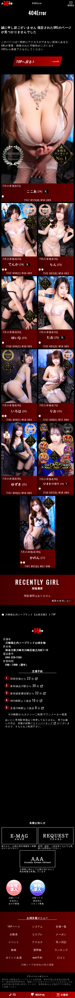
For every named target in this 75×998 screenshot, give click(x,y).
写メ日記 (61, 942)
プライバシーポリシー (37, 976)
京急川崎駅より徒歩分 (25, 707)
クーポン (61, 934)
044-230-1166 (13, 657)
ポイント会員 (14, 957)
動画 (14, 950)
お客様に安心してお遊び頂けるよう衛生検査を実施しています (37, 870)
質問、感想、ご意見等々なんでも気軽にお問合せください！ (55, 847)
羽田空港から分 (22, 678)
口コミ (61, 957)
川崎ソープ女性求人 (14, 900)
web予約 (37, 957)
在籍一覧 (61, 926)
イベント (13, 942)
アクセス (37, 942)
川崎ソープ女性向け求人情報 (37, 964)
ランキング (61, 950)
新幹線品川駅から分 (24, 685)
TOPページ (14, 926)
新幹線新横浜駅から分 (26, 692)
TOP (3, 49)
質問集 (37, 950)
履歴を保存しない (62, 600)
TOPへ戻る (24, 61)
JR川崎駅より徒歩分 (24, 700)
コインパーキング (43, 723)
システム (37, 926)
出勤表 (14, 934)
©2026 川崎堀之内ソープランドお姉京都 (22, 979)
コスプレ (37, 934)
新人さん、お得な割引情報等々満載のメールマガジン (19, 847)
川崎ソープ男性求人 (37, 900)
